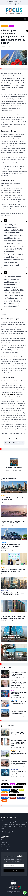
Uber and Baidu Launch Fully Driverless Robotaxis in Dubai (18, 713)
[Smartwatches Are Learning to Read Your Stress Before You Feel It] (6, 763)
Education (14, 680)
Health (13, 738)
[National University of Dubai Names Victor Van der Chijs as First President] (6, 684)
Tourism (4, 800)
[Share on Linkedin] (22, 443)
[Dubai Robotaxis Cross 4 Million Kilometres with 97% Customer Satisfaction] (14, 534)
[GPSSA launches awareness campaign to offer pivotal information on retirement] (14, 634)
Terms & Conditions (6, 847)
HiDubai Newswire (6, 46)
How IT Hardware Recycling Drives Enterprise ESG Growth (18, 674)
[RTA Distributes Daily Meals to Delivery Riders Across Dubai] (6, 704)
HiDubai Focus (12, 891)
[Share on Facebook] (6, 443)
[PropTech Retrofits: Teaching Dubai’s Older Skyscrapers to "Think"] (14, 583)
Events (11, 26)
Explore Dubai (21, 784)
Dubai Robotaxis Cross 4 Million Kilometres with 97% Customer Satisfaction (11, 546)
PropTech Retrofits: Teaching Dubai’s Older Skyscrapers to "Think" (17, 732)
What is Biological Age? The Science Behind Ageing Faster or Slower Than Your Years (18, 743)
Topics (3, 839)
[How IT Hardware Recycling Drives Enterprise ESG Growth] (6, 674)
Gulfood (14, 789)
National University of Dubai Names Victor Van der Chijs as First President (18, 684)
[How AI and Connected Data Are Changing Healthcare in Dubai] (6, 773)
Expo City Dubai (6, 787)
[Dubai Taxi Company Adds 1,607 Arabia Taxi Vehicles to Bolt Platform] (14, 559)
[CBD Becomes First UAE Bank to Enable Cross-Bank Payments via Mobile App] (14, 606)
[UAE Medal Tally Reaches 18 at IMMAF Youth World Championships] (6, 694)
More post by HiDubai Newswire (14, 470)
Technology (4, 590)
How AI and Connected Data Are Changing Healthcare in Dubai (18, 773)
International (14, 792)
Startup (12, 797)
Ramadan (12, 795)
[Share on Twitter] (10, 443)
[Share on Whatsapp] (14, 443)
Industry (4, 26)
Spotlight (5, 797)
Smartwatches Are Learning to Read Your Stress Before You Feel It (19, 763)
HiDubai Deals (5, 844)
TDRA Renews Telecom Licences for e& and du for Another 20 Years (18, 753)
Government (4, 542)
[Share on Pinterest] (18, 443)
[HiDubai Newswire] (14, 465)
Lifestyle (4, 795)
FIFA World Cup (17, 787)
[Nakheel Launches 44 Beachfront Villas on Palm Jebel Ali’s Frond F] (14, 511)
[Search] (25, 19)
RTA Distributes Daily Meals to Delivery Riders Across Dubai (18, 703)
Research (20, 795)
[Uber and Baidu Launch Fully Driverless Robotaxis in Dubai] (14, 487)
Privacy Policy (5, 849)
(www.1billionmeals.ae (8, 394)
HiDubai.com (4, 842)
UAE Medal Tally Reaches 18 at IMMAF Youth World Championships (19, 693)
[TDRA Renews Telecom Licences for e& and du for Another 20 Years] (6, 754)
